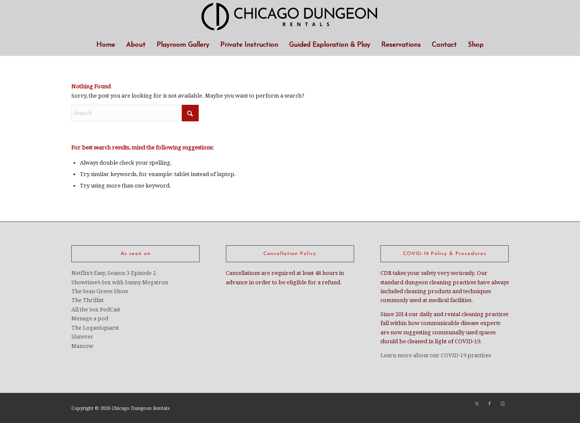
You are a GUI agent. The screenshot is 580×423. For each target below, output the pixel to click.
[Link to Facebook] (489, 404)
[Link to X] (476, 404)
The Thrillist (87, 300)
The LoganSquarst (95, 328)
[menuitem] (106, 45)
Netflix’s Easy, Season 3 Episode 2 (113, 273)
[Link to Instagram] (502, 404)
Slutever (82, 336)
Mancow (82, 346)
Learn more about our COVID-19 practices (435, 355)
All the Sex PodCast (95, 309)
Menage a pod (89, 318)
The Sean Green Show (99, 291)
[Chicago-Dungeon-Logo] (290, 17)
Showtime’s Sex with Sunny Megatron (119, 282)
